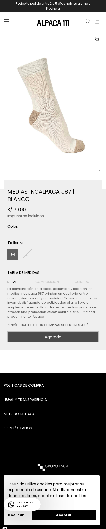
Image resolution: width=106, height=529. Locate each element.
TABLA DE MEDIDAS (23, 272)
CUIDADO (82, 282)
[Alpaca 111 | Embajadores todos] (53, 23)
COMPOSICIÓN (47, 282)
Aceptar (64, 515)
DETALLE (13, 282)
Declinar (16, 515)
